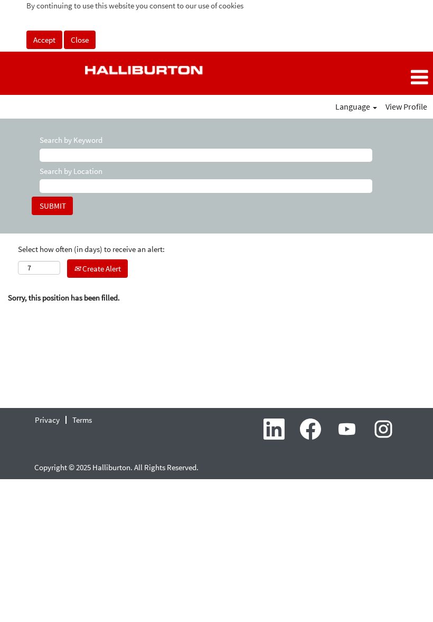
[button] (361, 77)
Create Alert (101, 269)
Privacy (47, 420)
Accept (44, 40)
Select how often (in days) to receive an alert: (91, 249)
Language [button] (353, 106)
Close (80, 40)
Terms (82, 420)
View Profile (406, 106)
